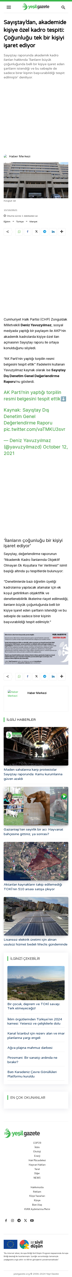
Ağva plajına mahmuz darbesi (29, 1048)
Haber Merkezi (19, 156)
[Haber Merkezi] (6, 156)
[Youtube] (32, 1220)
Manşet (33, 221)
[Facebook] (27, 232)
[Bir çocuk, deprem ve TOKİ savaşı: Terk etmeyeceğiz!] (36, 983)
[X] (36, 232)
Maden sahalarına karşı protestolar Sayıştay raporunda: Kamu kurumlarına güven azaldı (33, 774)
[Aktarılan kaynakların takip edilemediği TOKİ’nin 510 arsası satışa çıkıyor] (36, 861)
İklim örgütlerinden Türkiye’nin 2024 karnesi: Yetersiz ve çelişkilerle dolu (34, 1021)
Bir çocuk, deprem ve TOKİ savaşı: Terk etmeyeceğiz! (33, 1006)
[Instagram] (12, 1220)
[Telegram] (44, 232)
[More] (62, 232)
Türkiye (20, 221)
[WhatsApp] (19, 232)
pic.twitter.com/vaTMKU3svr (34, 429)
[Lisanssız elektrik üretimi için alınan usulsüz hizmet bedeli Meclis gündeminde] (36, 916)
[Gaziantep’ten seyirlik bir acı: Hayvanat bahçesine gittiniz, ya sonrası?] (36, 806)
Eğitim (7, 221)
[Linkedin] (53, 232)
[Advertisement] (36, 116)
